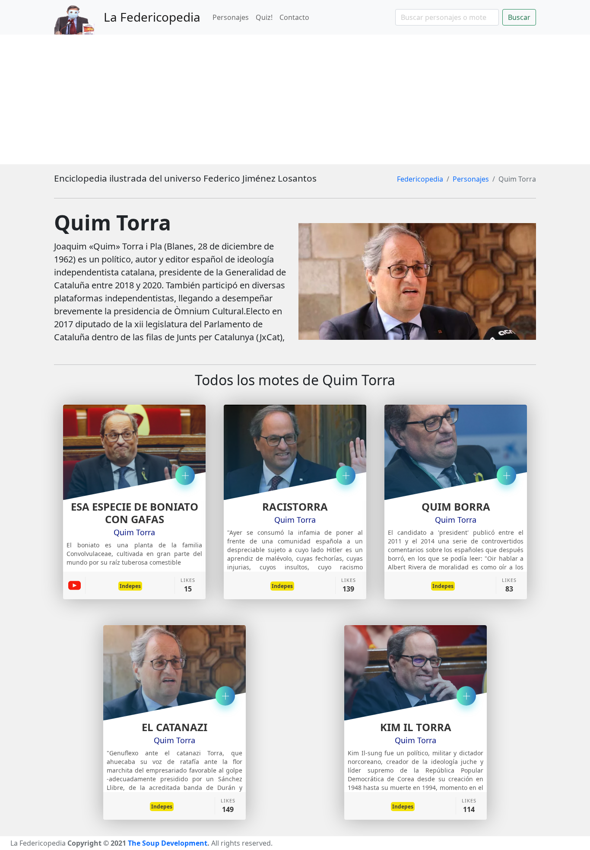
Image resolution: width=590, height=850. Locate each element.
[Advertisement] (295, 99)
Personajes (231, 17)
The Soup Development (167, 843)
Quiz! (264, 17)
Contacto (294, 17)
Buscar (519, 17)
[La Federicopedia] (79, 17)
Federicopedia (420, 179)
